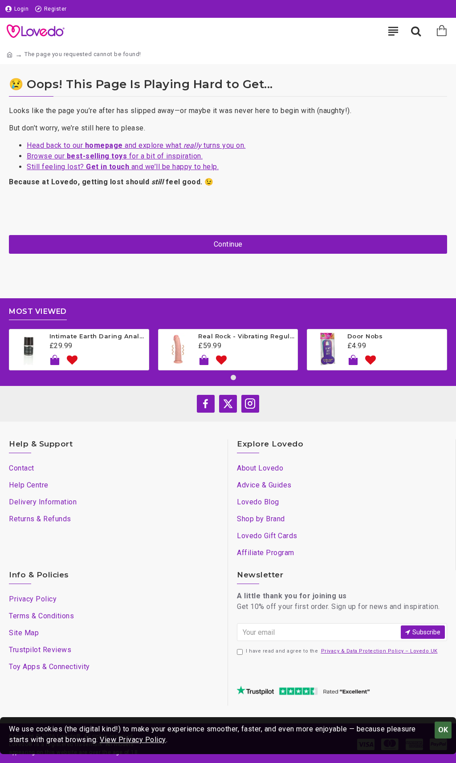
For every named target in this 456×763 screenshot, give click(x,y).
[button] (222, 377)
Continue (228, 244)
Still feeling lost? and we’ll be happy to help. (123, 166)
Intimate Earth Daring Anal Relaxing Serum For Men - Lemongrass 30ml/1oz (97, 336)
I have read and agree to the (342, 651)
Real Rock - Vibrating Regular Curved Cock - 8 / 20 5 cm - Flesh (246, 336)
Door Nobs (365, 336)
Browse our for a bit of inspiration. (115, 156)
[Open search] (416, 31)
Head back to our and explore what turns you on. (136, 145)
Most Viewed (38, 311)
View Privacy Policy (133, 739)
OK (443, 730)
